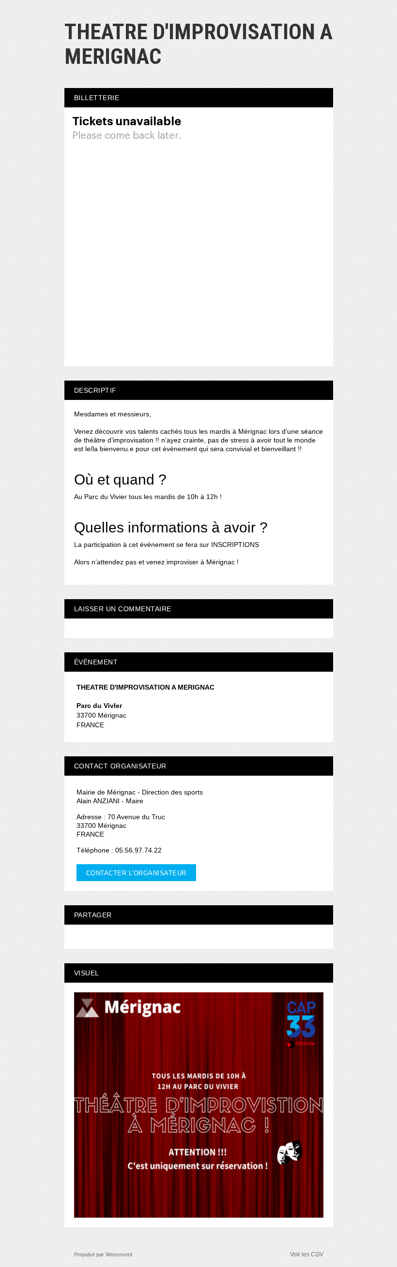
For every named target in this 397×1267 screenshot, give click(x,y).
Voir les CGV (306, 1254)
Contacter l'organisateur (136, 873)
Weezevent (119, 1254)
